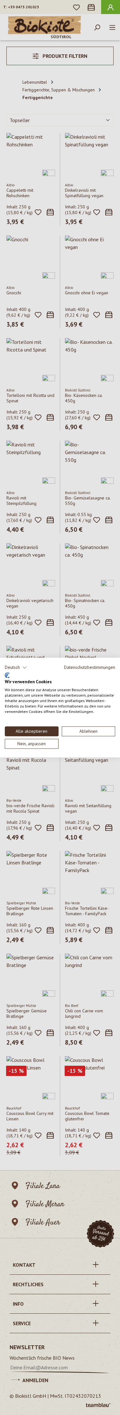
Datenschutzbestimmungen (89, 667)
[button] (16, 667)
